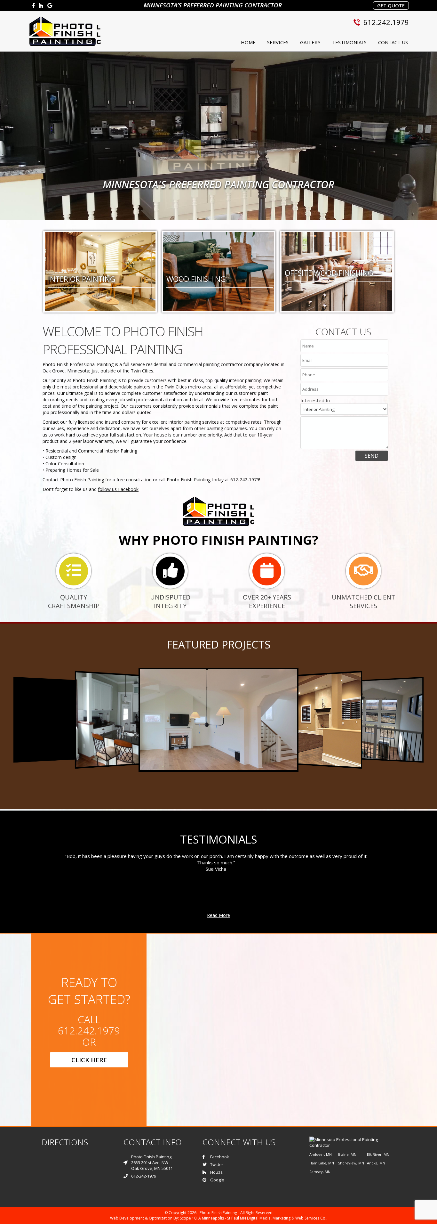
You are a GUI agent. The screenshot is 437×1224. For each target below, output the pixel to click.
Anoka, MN (376, 1163)
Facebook (219, 1157)
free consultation (134, 480)
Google (217, 1180)
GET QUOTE (391, 5)
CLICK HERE (89, 1060)
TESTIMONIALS (349, 42)
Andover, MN (320, 1154)
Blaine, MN (347, 1154)
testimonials (208, 406)
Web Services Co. (310, 1218)
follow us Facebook (118, 489)
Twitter (216, 1164)
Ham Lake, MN (321, 1163)
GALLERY (310, 42)
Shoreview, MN (351, 1163)
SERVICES (278, 42)
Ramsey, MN (319, 1171)
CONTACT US (393, 42)
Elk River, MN (378, 1154)
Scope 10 (188, 1218)
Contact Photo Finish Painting (73, 480)
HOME (248, 42)
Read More (218, 915)
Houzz (216, 1172)
